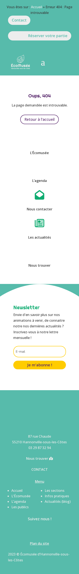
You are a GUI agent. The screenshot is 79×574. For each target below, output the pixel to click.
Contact (19, 20)
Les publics (20, 507)
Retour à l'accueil (39, 119)
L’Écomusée (20, 496)
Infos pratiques (57, 496)
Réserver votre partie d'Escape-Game (47, 36)
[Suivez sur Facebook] (34, 531)
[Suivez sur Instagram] (45, 531)
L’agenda (18, 501)
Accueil (36, 7)
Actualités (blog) (58, 501)
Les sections (54, 490)
